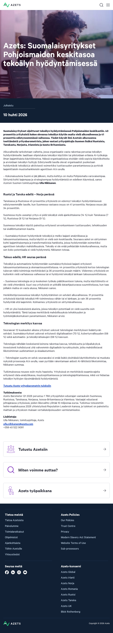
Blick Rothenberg (70, 611)
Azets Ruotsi (68, 594)
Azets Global (68, 572)
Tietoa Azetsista (14, 520)
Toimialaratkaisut (14, 531)
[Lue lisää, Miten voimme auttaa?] (104, 469)
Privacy (65, 531)
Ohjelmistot (11, 537)
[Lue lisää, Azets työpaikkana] (104, 490)
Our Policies (67, 520)
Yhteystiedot (12, 554)
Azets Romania (69, 589)
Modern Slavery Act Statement (78, 537)
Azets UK (66, 606)
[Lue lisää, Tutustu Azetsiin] (104, 449)
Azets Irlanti (68, 577)
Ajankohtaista (12, 543)
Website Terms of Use (73, 543)
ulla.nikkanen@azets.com (18, 423)
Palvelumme (11, 526)
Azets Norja (67, 583)
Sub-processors (70, 548)
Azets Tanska (68, 600)
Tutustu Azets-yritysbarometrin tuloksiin (27, 385)
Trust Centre (68, 526)
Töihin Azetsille (13, 548)
